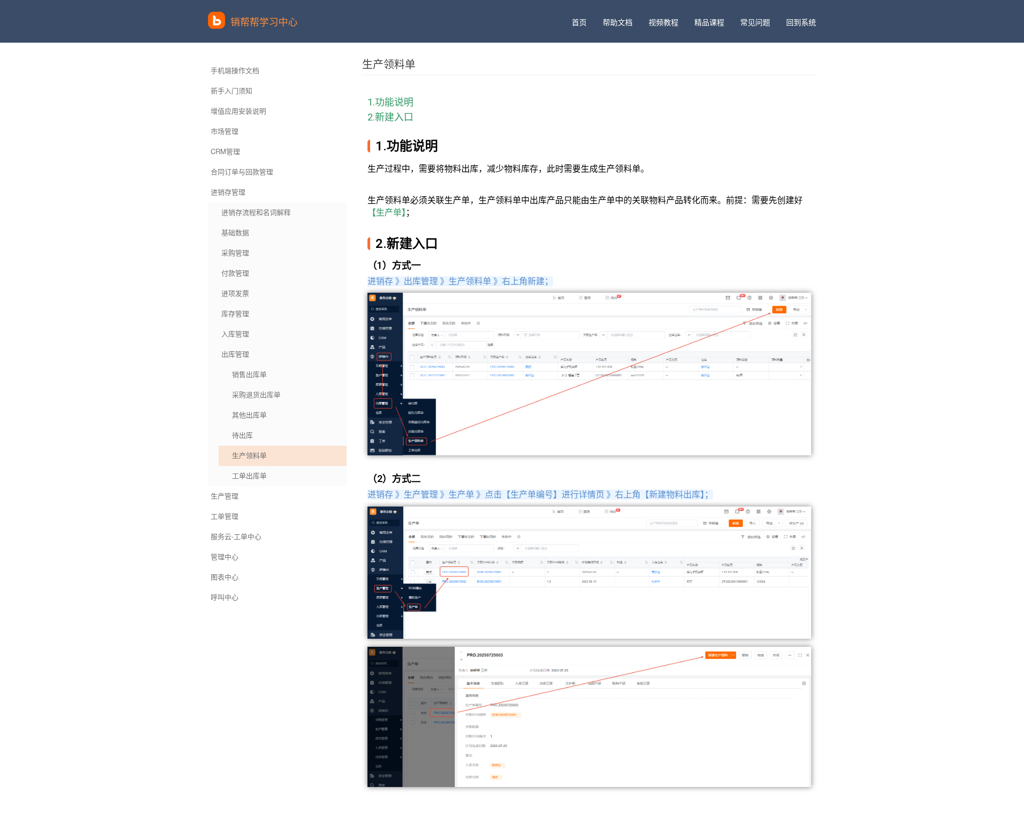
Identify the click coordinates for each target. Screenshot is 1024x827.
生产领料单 (249, 455)
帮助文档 (618, 22)
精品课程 (709, 22)
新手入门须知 (231, 90)
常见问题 (755, 22)
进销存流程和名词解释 (256, 212)
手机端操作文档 (235, 70)
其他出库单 (249, 415)
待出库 (242, 435)
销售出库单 (249, 374)
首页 (579, 22)
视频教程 (663, 22)
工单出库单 (249, 475)
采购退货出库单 (256, 394)
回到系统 (801, 22)
